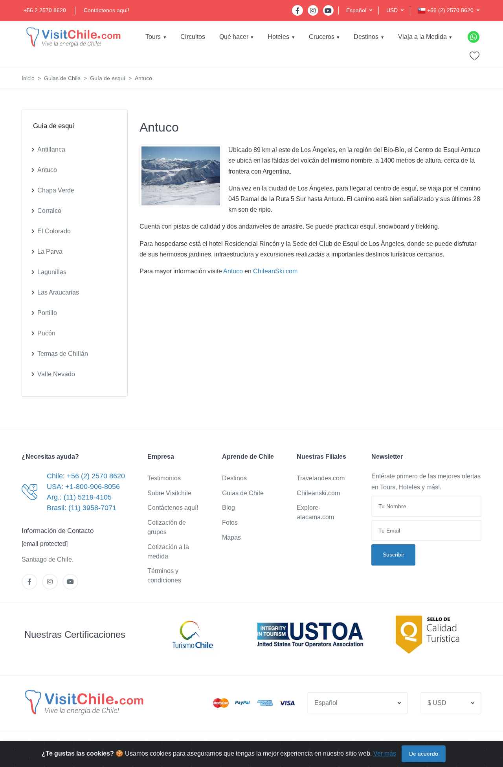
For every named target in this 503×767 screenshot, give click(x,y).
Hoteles (278, 36)
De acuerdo (423, 754)
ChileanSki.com (275, 271)
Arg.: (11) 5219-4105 (79, 497)
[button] (359, 10)
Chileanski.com (318, 493)
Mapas (231, 537)
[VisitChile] (73, 36)
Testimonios (164, 478)
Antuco (233, 271)
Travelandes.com (321, 478)
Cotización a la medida (168, 552)
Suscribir (393, 554)
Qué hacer (233, 36)
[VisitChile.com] (83, 702)
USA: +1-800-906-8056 (83, 487)
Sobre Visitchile (169, 493)
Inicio (28, 78)
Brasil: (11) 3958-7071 (81, 508)
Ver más (384, 753)
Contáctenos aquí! (106, 10)
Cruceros (321, 36)
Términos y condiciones (164, 575)
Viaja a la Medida (422, 36)
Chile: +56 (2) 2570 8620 (86, 476)
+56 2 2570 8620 (45, 10)
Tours (153, 36)
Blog (228, 507)
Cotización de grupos (166, 527)
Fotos (230, 522)
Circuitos (192, 36)
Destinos (366, 36)
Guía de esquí (107, 78)
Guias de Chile (62, 78)
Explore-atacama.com (315, 512)
